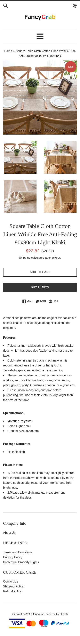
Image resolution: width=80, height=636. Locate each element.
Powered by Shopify (57, 614)
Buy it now (40, 287)
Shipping (24, 257)
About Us (9, 532)
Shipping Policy (13, 586)
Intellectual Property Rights (21, 562)
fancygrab (38, 614)
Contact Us (10, 581)
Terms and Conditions (17, 552)
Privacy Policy (12, 557)
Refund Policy (12, 591)
